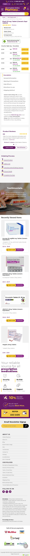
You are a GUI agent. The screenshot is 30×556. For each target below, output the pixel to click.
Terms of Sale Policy (7, 473)
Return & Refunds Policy (8, 475)
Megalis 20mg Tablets (9, 344)
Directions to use (9, 87)
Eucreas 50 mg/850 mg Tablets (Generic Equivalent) (15, 239)
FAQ (3, 447)
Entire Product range (7, 445)
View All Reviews (21, 147)
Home (3, 17)
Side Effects (8, 84)
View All (15, 209)
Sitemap (4, 454)
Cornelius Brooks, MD (12, 42)
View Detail (19, 250)
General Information (10, 78)
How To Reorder (6, 459)
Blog (3, 442)
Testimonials (5, 450)
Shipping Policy (6, 480)
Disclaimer (4, 478)
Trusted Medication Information (10, 485)
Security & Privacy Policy (8, 468)
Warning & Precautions (11, 81)
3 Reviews (14, 25)
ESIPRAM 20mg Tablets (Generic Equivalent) (12, 274)
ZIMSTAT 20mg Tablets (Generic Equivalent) (13, 309)
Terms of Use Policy (7, 470)
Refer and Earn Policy (7, 483)
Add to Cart (25, 49)
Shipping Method (9, 90)
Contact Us (5, 452)
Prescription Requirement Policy (10, 465)
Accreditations (6, 457)
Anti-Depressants (12, 17)
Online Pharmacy (6, 437)
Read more (11, 140)
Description (7, 75)
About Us (4, 440)
